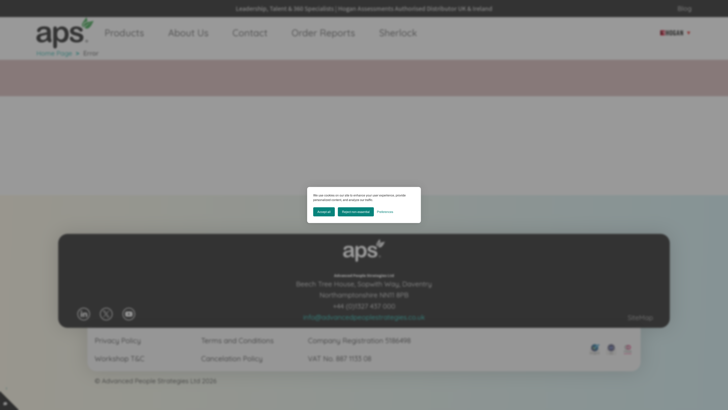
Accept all (324, 212)
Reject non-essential (356, 212)
